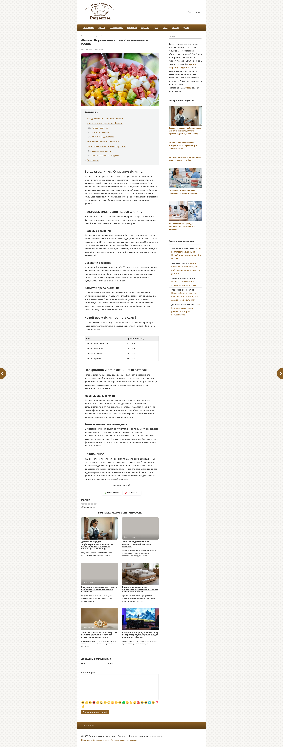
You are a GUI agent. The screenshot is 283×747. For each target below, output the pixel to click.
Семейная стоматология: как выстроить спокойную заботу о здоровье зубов (183, 145)
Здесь (188, 88)
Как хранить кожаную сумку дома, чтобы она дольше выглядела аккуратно (99, 589)
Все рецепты (194, 12)
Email (110, 663)
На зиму (175, 28)
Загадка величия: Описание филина (105, 118)
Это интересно (106, 36)
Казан (165, 28)
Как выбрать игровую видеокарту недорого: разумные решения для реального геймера (140, 634)
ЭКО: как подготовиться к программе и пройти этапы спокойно (136, 544)
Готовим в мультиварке (90, 36)
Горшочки (145, 28)
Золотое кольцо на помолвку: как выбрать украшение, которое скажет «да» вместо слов (99, 634)
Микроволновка (116, 28)
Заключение (93, 160)
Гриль (156, 28)
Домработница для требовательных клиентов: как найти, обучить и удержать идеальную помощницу (97, 545)
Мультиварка (88, 28)
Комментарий (88, 672)
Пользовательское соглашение (124, 740)
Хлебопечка (132, 28)
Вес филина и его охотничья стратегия (106, 146)
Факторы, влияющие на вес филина (104, 123)
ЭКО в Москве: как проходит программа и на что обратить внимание (182, 226)
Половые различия (100, 128)
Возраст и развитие (100, 132)
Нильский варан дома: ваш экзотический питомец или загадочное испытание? (184, 296)
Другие (186, 28)
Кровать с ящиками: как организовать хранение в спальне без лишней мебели (140, 589)
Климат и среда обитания (103, 137)
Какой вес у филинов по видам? (103, 141)
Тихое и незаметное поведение (105, 155)
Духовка (101, 28)
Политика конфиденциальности (95, 740)
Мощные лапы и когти (101, 151)
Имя (83, 663)
